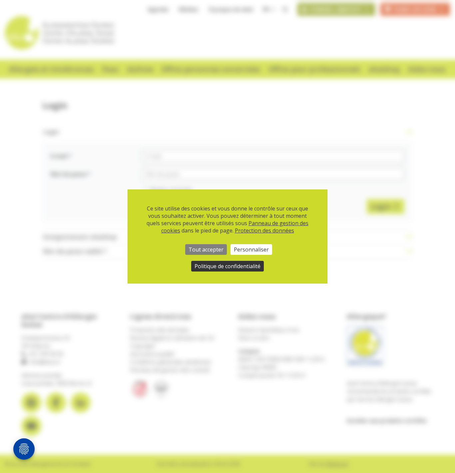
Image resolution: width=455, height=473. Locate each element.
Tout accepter (206, 249)
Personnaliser (251, 249)
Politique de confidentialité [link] (227, 266)
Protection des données (264, 230)
